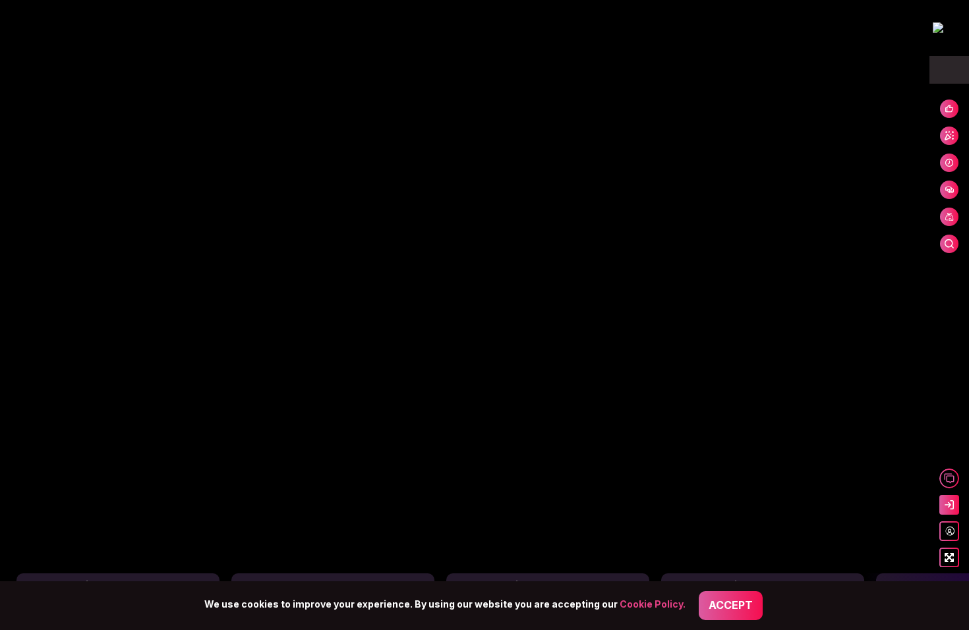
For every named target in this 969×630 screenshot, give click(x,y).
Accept (731, 605)
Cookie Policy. (653, 604)
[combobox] (949, 70)
